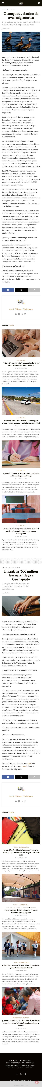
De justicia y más (28, 1063)
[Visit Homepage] (21, 3)
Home (3, 10)
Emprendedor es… (28, 1065)
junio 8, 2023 (6, 593)
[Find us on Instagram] (25, 1074)
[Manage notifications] (37, 1082)
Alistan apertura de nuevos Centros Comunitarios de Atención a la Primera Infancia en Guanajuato (21, 910)
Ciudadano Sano (25, 1060)
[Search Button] (39, 3)
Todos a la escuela (13, 567)
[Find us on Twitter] (21, 1074)
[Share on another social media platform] (34, 290)
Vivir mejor (11, 1068)
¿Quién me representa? (25, 1068)
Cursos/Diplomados (21, 1017)
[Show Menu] (3, 3)
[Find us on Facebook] (17, 1074)
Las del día (11, 10)
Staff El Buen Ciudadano (21, 309)
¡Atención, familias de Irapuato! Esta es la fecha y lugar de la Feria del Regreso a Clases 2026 (21, 852)
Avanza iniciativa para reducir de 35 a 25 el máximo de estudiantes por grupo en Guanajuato (21, 531)
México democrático (12, 1065)
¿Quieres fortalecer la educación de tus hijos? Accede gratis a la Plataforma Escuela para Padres (21, 1023)
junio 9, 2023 (6, 28)
